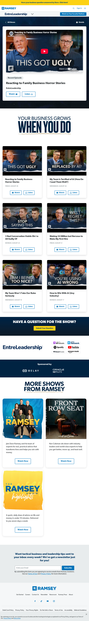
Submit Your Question (44, 328)
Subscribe (68, 568)
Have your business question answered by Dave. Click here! (44, 2)
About (71, 595)
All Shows (11, 22)
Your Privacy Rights (32, 610)
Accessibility (68, 610)
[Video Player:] (44, 51)
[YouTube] (47, 601)
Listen (27, 94)
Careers (27, 595)
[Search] (73, 8)
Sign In (79, 8)
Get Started (19, 595)
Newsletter (44, 595)
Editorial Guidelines (80, 610)
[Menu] (85, 8)
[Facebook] (35, 601)
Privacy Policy (46, 574)
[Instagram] (54, 601)
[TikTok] (41, 601)
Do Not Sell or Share (46, 610)
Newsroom (53, 595)
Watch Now (23, 461)
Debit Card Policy (8, 610)
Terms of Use (32, 574)
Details (81, 22)
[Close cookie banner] (86, 614)
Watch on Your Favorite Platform (73, 14)
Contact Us (35, 595)
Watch (12, 94)
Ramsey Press (62, 595)
